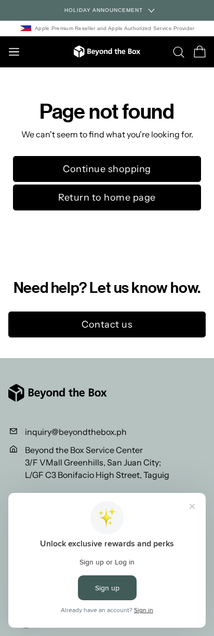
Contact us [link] (107, 324)
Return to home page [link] (107, 197)
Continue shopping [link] (107, 169)
